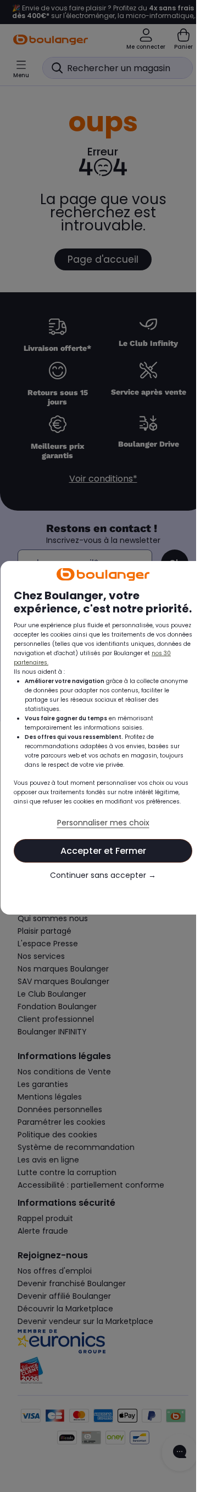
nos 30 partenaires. (79, 665)
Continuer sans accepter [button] (98, 887)
